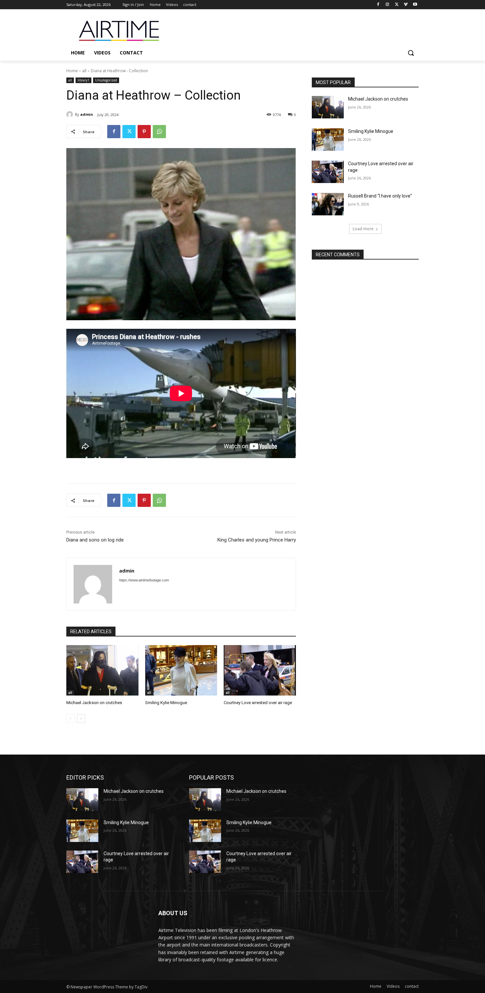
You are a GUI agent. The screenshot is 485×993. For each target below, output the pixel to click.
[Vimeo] (405, 5)
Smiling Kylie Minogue (166, 702)
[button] (411, 53)
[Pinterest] (144, 131)
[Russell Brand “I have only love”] (328, 204)
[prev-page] (70, 718)
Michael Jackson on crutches (94, 702)
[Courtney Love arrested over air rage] (260, 670)
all (84, 71)
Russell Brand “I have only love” (380, 196)
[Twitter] (397, 5)
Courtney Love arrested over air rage (258, 702)
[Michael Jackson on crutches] (102, 670)
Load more (363, 229)
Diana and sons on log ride (95, 540)
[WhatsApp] (159, 131)
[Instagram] (387, 5)
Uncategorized (106, 80)
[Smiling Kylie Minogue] (181, 670)
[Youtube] (415, 5)
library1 (83, 80)
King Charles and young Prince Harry (256, 540)
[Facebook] (378, 5)
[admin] (70, 114)
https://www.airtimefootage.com (144, 580)
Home (72, 71)
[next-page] (81, 718)
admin (86, 114)
